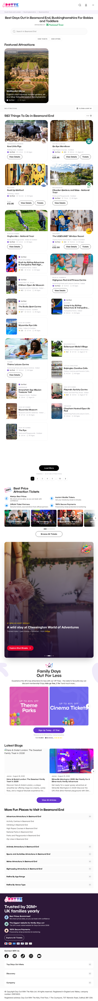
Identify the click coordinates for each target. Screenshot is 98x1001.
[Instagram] (31, 956)
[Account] (86, 5)
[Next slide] (88, 706)
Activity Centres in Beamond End (20, 821)
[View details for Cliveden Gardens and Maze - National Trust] (71, 185)
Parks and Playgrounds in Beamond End (23, 835)
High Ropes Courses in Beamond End (22, 828)
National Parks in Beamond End (20, 832)
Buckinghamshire (29, 12)
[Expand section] (90, 847)
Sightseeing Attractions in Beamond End (24, 869)
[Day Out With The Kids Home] (10, 5)
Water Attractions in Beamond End (22, 861)
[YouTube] (39, 956)
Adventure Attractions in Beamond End (24, 816)
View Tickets (42, 39)
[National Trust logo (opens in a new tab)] (54, 25)
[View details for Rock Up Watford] (26, 185)
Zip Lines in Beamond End (17, 839)
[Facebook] (6, 956)
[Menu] (93, 5)
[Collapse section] (90, 816)
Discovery (11, 973)
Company (11, 983)
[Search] (80, 5)
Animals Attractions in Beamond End (23, 847)
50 (60, 479)
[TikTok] (23, 956)
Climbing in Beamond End (17, 825)
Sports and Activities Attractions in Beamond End (28, 854)
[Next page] (65, 479)
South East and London (12, 12)
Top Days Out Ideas (15, 964)
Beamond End (44, 12)
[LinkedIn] (15, 956)
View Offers (55, 39)
